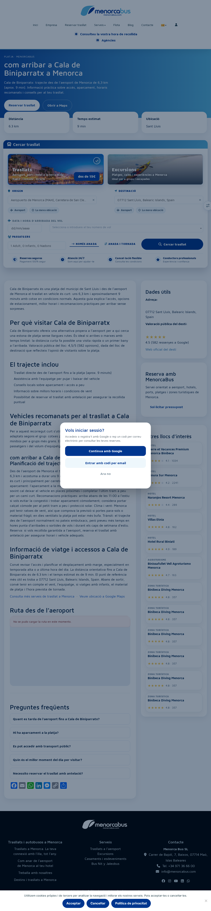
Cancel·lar (97, 903)
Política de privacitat (131, 903)
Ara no (105, 473)
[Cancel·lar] (206, 901)
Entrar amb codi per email (105, 463)
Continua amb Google (105, 451)
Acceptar (73, 903)
